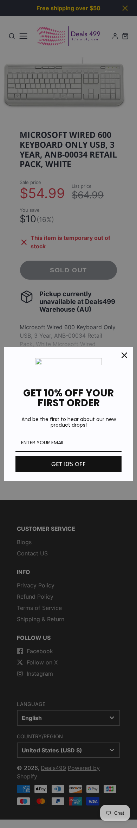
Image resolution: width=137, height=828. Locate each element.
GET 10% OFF (68, 464)
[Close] (124, 355)
